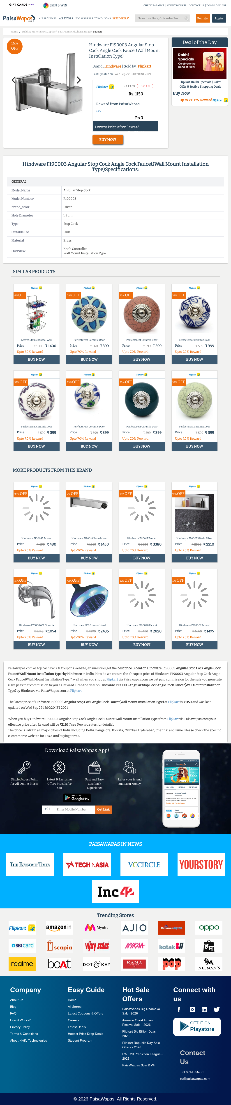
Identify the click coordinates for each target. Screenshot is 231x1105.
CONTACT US (196, 5)
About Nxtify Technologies (28, 1040)
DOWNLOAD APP (216, 5)
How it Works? (20, 1020)
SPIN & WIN (58, 5)
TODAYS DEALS (84, 18)
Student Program (80, 1040)
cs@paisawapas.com (195, 1078)
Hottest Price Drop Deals (85, 1033)
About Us (16, 1000)
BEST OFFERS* (121, 18)
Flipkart (144, 66)
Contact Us (192, 1057)
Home (72, 1000)
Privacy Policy (20, 1027)
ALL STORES (66, 18)
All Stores (74, 1006)
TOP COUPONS (102, 18)
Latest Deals (77, 1027)
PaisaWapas (102, 1098)
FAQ (13, 1013)
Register (203, 18)
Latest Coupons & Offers (85, 1013)
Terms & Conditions (24, 1033)
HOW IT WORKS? (176, 5)
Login (219, 18)
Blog (13, 1006)
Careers (73, 1020)
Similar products (34, 271)
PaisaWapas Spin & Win (139, 1065)
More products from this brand (52, 470)
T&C (98, 110)
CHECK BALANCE (153, 5)
